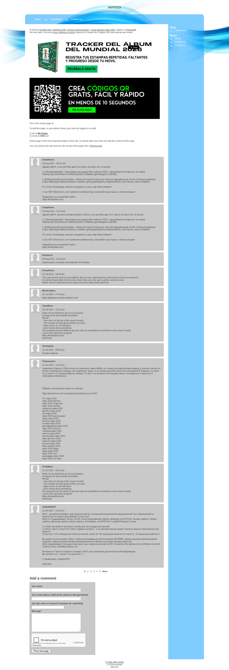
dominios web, (59, 30)
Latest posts (181, 30)
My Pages (43, 133)
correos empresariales (78, 30)
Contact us (77, 19)
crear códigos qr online (64, 32)
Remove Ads (96, 146)
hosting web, (46, 30)
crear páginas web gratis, (103, 30)
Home (38, 19)
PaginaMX (131, 30)
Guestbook (56, 19)
